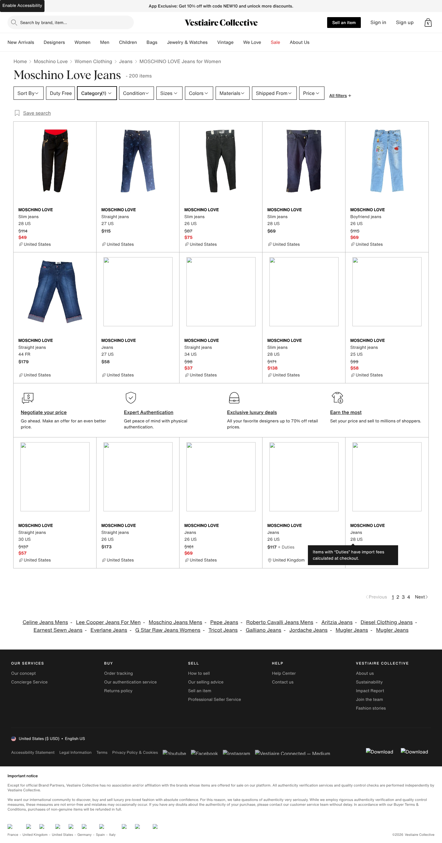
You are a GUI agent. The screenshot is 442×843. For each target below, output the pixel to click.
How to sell (199, 673)
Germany (84, 834)
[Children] (141, 42)
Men (104, 42)
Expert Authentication (148, 412)
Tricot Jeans (223, 630)
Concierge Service (29, 682)
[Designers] (69, 42)
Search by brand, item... (43, 22)
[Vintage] (238, 42)
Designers (54, 42)
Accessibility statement (32, 752)
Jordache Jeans (308, 630)
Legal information (75, 752)
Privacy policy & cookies (135, 752)
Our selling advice (205, 682)
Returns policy (118, 691)
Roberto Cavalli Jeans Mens (279, 622)
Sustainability (369, 682)
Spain (100, 834)
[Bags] (162, 42)
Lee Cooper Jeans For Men (108, 622)
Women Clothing (93, 61)
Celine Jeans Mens (45, 622)
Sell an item (344, 22)
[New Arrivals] (38, 42)
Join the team (369, 699)
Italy (112, 834)
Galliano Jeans (263, 630)
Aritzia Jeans (337, 622)
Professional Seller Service (214, 699)
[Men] (114, 42)
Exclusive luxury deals (252, 412)
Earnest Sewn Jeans (58, 630)
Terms (101, 752)
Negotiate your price (44, 412)
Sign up (405, 22)
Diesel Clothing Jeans (387, 622)
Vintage (225, 42)
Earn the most (346, 412)
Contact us (283, 682)
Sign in (378, 22)
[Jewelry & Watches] (212, 42)
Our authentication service (130, 682)
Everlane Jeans (109, 630)
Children (128, 42)
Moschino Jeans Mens (175, 622)
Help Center (284, 673)
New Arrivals (21, 42)
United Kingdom (35, 834)
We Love (252, 42)
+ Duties (286, 547)
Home (20, 61)
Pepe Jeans (224, 622)
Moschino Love (51, 61)
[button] (428, 22)
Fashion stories (371, 708)
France (13, 834)
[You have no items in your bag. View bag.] (428, 22)
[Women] (95, 42)
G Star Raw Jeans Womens (168, 630)
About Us (299, 42)
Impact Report (370, 691)
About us (365, 673)
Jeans (126, 61)
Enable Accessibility (22, 5)
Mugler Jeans (352, 630)
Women (83, 42)
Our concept (23, 673)
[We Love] (266, 42)
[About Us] (314, 42)
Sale (275, 42)
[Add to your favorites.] (88, 210)
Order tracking (118, 673)
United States (62, 834)
